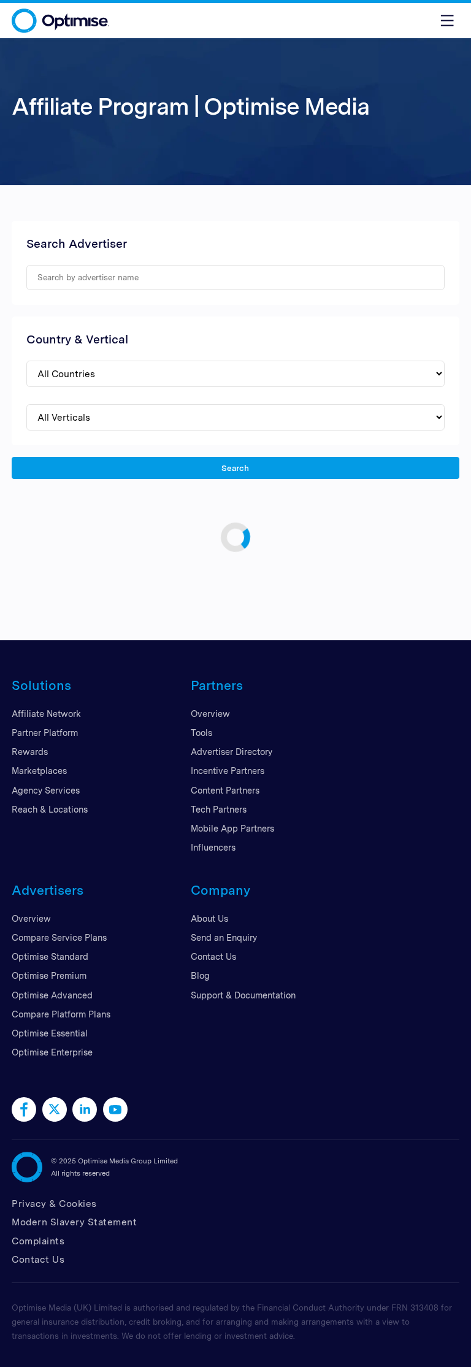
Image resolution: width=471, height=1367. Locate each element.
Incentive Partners (227, 770)
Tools (201, 732)
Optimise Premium (49, 975)
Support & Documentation (243, 995)
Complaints (38, 1241)
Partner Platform (45, 732)
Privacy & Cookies (54, 1203)
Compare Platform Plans (61, 1014)
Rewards (30, 751)
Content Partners (225, 790)
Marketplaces (39, 770)
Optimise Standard (50, 956)
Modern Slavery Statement (74, 1222)
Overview (210, 713)
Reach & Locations (50, 809)
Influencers (213, 847)
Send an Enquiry (224, 937)
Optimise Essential (50, 1033)
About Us (209, 918)
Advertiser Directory (231, 751)
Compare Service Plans (59, 937)
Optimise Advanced (52, 995)
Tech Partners (219, 809)
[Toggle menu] (447, 20)
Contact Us (213, 956)
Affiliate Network (46, 713)
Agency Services (46, 790)
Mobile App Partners (232, 828)
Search (236, 467)
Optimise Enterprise (52, 1052)
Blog (200, 975)
